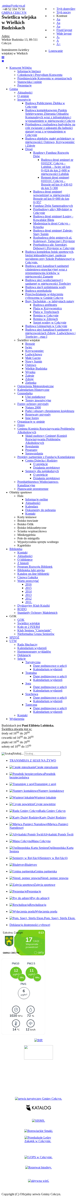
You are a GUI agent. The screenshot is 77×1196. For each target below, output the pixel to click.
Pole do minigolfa (28, 538)
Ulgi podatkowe (35, 396)
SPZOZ (14, 637)
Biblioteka (15, 549)
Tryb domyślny (65, 8)
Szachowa (31, 694)
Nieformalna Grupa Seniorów (35, 634)
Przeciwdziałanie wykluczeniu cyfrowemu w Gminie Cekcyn (44, 296)
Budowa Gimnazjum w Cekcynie (46, 326)
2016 (28, 584)
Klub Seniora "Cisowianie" (34, 630)
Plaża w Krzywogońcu (47, 308)
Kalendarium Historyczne (33, 389)
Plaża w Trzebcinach (46, 312)
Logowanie (56, 50)
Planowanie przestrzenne (32, 488)
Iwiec (28, 347)
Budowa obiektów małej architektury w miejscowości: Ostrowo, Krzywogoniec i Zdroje (50, 142)
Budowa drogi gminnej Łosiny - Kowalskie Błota (53, 218)
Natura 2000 (33, 407)
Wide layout (63, 33)
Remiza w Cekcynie (45, 315)
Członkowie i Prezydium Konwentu (39, 74)
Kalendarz (31, 506)
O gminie (23, 96)
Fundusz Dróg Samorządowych (53, 205)
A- (58, 37)
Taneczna (31, 704)
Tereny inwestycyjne (38, 400)
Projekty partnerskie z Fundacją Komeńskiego (46, 457)
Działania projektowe (46, 467)
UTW (13, 641)
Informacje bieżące (29, 71)
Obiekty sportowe (20, 492)
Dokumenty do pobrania (40, 510)
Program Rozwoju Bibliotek (35, 566)
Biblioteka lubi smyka (31, 570)
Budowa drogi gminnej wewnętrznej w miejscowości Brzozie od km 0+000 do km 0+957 (51, 197)
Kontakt (30, 513)
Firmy (21, 425)
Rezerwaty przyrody (38, 414)
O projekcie (40, 464)
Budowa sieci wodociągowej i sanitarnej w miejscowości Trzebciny (48, 281)
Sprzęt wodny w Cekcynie (49, 322)
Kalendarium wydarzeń (32, 648)
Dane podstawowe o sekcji (50, 665)
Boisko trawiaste (27, 520)
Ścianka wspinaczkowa (32, 531)
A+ (58, 44)
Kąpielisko (24, 545)
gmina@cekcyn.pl (13, 5)
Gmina (13, 89)
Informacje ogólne (36, 499)
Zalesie (29, 375)
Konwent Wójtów (20, 67)
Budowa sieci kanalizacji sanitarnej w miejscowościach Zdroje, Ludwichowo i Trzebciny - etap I (50, 333)
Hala (20, 496)
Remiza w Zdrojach (45, 319)
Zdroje (29, 379)
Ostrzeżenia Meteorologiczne (35, 386)
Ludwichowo (33, 354)
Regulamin (32, 446)
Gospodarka (25, 393)
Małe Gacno (33, 358)
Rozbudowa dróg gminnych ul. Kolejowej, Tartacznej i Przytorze (54, 239)
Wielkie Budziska (36, 368)
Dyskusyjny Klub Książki (33, 605)
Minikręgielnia (26, 534)
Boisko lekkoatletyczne (31, 527)
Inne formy (32, 418)
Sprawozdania (34, 453)
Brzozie (30, 343)
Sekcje (21, 658)
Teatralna (31, 672)
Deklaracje (24, 655)
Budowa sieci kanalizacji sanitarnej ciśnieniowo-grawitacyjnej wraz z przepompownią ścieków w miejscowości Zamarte (47, 271)
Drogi (29, 149)
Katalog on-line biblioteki (33, 573)
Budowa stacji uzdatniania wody (45, 287)
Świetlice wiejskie (28, 340)
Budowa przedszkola (38, 290)
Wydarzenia (16, 718)
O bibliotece (25, 559)
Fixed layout (64, 30)
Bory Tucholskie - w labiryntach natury (49, 301)
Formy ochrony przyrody (33, 404)
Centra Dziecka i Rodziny (41, 460)
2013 (28, 595)
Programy (31, 450)
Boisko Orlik (25, 524)
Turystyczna (32, 662)
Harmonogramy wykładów (34, 651)
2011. (28, 602)
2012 (28, 598)
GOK (13, 616)
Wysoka (30, 372)
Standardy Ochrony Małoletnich (37, 612)
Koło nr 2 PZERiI (28, 626)
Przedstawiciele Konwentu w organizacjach (44, 78)
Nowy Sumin (33, 361)
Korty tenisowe (27, 517)
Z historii (23, 563)
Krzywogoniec (34, 350)
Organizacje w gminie (31, 421)
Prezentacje (24, 85)
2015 (28, 588)
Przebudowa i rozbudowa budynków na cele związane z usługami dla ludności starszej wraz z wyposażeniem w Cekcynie (50, 130)
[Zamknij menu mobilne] (3, 61)
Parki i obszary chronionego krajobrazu (49, 411)
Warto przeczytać (28, 580)
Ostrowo (30, 365)
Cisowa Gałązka (27, 577)
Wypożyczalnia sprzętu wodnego (38, 542)
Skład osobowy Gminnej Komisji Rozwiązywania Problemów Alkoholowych (46, 439)
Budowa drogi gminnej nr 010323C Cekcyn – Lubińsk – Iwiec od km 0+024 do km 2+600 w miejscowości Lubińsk (57, 167)
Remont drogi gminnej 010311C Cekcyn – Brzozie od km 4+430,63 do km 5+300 (56, 183)
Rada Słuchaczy (27, 644)
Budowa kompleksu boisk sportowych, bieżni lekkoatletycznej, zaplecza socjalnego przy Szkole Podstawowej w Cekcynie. (50, 257)
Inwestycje (24, 99)
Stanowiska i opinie (29, 82)
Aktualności (24, 92)
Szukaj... (18, 753)
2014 (28, 591)
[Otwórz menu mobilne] (3, 57)
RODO (22, 609)
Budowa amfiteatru (45, 304)
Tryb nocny (63, 12)
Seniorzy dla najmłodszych (42, 471)
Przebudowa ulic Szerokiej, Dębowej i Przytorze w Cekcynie (54, 246)
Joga (28, 683)
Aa (58, 19)
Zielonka (30, 382)
